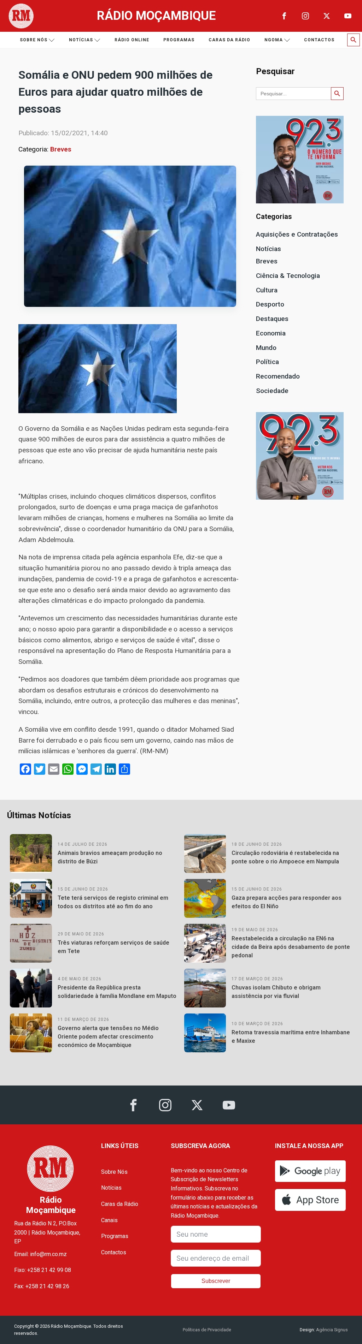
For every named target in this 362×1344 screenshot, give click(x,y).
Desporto (270, 304)
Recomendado (278, 376)
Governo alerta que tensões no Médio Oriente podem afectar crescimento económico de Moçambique (108, 1036)
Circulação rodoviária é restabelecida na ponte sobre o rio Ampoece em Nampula (285, 857)
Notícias (81, 39)
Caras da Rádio (229, 39)
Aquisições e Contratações (297, 234)
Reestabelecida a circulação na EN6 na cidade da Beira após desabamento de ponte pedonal (291, 947)
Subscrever (216, 1281)
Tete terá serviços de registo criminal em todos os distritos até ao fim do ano (113, 902)
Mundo (266, 348)
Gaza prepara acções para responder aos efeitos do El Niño (286, 902)
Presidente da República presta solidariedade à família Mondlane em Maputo (117, 991)
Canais (109, 1220)
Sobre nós (33, 39)
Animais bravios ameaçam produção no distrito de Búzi (110, 857)
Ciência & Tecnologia (288, 276)
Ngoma (273, 39)
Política (267, 362)
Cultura (267, 290)
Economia (271, 333)
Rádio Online (132, 39)
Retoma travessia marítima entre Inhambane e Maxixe (291, 1036)
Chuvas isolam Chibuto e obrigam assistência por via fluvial (276, 991)
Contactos (319, 39)
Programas (178, 39)
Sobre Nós (114, 1171)
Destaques (272, 319)
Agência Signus (331, 1329)
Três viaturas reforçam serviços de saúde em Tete (113, 947)
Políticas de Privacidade (207, 1329)
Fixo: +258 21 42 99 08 (42, 1270)
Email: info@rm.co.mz (40, 1254)
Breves (60, 149)
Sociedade (272, 391)
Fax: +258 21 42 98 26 (41, 1286)
